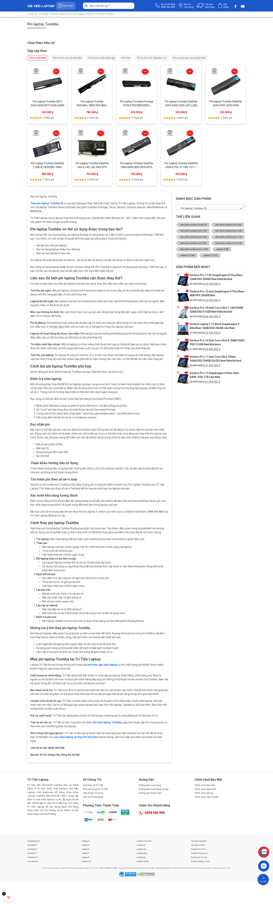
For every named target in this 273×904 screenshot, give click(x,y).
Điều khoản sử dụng (93, 793)
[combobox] (211, 206)
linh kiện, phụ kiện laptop (102, 664)
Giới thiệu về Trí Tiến (93, 785)
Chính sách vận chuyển (206, 797)
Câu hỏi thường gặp (93, 797)
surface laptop (142, 861)
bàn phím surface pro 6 (193, 237)
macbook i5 (32, 849)
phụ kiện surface (198, 845)
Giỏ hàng (226, 5)
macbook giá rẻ (33, 841)
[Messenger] (263, 866)
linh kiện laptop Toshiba (107, 722)
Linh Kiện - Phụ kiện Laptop (52, 14)
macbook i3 (32, 845)
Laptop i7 (210, 255)
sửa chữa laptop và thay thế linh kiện (76, 737)
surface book (141, 853)
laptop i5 (85, 849)
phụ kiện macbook (198, 841)
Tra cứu (210, 5)
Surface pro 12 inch (199, 857)
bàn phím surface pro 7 (228, 237)
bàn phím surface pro (228, 225)
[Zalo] (263, 852)
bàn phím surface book (193, 225)
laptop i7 (85, 853)
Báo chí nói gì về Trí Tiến (95, 789)
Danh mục (68, 5)
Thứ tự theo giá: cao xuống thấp (189, 58)
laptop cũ (86, 841)
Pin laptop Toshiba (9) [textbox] (210, 208)
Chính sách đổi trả (203, 793)
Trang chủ (32, 14)
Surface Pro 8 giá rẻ (199, 853)
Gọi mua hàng (168, 5)
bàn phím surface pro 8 (193, 243)
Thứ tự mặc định (37, 58)
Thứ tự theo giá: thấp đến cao (151, 58)
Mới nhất (125, 58)
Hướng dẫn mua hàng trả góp (153, 789)
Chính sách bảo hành (205, 789)
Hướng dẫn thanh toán (150, 793)
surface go (140, 857)
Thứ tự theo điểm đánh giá (101, 58)
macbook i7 (32, 853)
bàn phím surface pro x (194, 249)
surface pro (141, 849)
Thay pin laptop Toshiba (45, 203)
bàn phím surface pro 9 (228, 243)
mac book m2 (32, 861)
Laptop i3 (222, 249)
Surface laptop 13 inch (200, 861)
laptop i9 (85, 857)
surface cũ (140, 845)
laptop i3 (85, 845)
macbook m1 (32, 857)
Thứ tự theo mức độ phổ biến (67, 58)
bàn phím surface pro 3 (193, 231)
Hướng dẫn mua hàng (150, 785)
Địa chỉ (189, 5)
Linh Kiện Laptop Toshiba (80, 14)
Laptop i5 (187, 255)
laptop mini (87, 861)
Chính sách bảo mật (204, 785)
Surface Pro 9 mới (198, 849)
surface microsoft (143, 841)
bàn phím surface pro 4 (228, 231)
